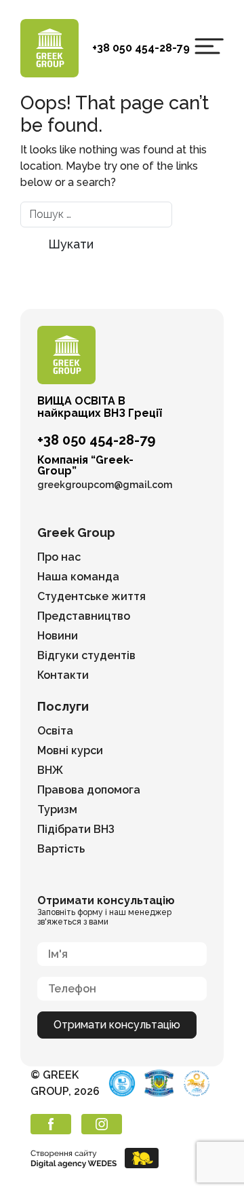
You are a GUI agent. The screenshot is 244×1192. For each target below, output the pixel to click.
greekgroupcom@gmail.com (104, 484)
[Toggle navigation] (209, 46)
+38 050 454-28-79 (141, 47)
